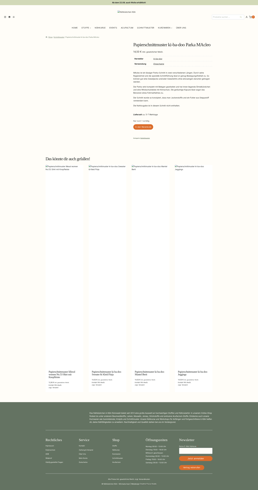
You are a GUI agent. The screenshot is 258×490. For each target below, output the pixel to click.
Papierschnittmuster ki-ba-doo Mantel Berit (149, 373)
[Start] (46, 37)
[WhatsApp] (14, 17)
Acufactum (127, 28)
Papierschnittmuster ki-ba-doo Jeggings (192, 373)
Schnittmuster (145, 28)
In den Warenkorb (143, 127)
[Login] (247, 17)
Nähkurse (100, 28)
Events (113, 28)
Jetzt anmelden (196, 458)
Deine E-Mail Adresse (188, 446)
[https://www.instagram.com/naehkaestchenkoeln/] (5, 17)
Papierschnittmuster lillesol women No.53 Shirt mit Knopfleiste (62, 374)
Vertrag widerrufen (191, 467)
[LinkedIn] (9, 17)
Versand (55, 388)
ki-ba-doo (157, 59)
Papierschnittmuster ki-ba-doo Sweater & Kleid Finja (106, 373)
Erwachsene (158, 64)
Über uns (181, 28)
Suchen (241, 17)
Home (75, 28)
